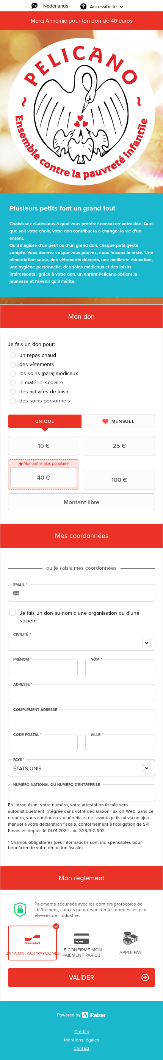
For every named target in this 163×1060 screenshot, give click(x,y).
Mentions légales (81, 1040)
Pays (19, 760)
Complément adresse (35, 710)
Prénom (22, 659)
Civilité (22, 634)
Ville (97, 735)
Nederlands (55, 5)
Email (20, 585)
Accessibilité (103, 6)
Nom (96, 659)
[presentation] (44, 421)
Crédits (81, 1031)
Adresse (23, 684)
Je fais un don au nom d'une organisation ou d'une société (79, 616)
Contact (81, 1048)
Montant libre (81, 502)
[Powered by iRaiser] (81, 1015)
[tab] (45, 421)
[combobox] (81, 642)
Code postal (27, 735)
